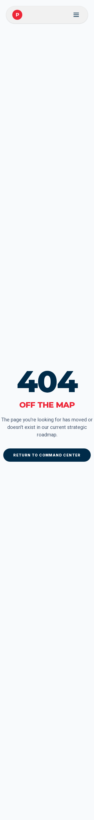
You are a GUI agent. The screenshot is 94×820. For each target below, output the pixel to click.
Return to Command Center (47, 455)
